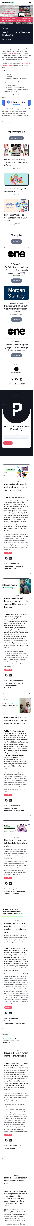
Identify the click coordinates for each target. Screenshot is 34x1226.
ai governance (8, 683)
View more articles (16, 138)
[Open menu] (29, 2)
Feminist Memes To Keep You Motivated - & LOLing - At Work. (15, 162)
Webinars (5, 28)
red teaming (19, 566)
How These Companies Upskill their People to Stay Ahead (15, 218)
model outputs (8, 810)
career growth (13, 889)
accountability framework (16, 680)
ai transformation (18, 683)
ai (20, 1145)
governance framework (10, 685)
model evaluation (8, 566)
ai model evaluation (14, 805)
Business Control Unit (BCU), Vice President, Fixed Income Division (16, 309)
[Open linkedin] (21, 379)
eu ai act (16, 1021)
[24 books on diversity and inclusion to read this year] (16, 179)
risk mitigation (8, 688)
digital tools (7, 893)
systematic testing (19, 810)
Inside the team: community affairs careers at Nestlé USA (15, 1181)
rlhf (15, 568)
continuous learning (9, 891)
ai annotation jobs (14, 563)
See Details (16, 280)
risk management (20, 1023)
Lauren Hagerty (16, 373)
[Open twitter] (12, 379)
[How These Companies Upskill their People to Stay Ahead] (16, 205)
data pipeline (7, 1021)
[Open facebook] (16, 379)
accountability (13, 1145)
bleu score (7, 808)
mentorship (16, 893)
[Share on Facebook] (6, 558)
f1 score (14, 808)
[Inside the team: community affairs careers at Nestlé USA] (16, 1165)
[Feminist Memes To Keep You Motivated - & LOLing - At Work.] (16, 150)
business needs (13, 1018)
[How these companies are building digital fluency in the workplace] (16, 828)
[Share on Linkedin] (10, 558)
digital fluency (21, 891)
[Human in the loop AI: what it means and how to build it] (16, 1040)
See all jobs (16, 241)
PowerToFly (11, 53)
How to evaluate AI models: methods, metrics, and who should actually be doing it (15, 720)
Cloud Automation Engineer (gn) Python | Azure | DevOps (16, 346)
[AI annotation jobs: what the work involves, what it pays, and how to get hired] (16, 472)
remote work (7, 568)
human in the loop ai (9, 1148)
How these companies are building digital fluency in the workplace (16, 843)
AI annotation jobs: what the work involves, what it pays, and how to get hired (16, 487)
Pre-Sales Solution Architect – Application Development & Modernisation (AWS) (16, 270)
